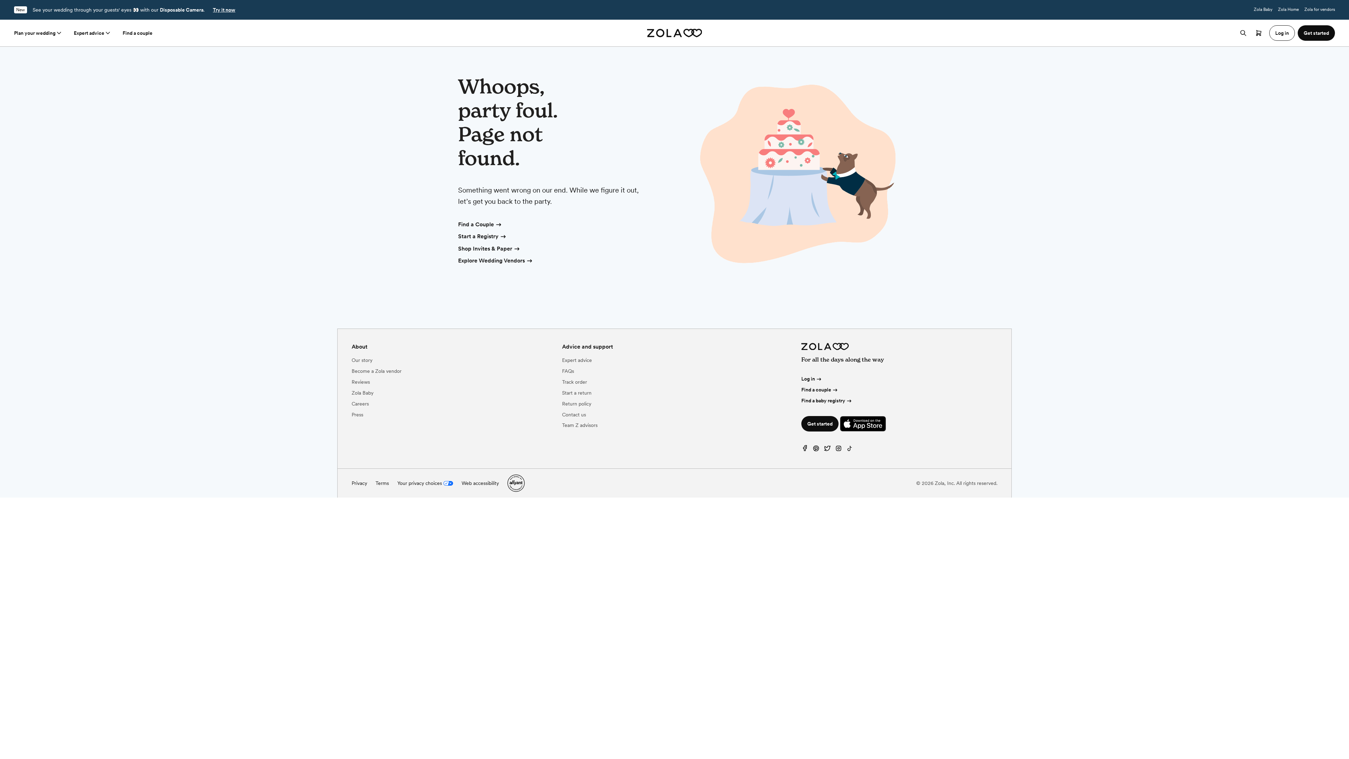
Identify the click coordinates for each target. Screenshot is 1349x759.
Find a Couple (476, 224)
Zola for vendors (1319, 9)
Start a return (577, 393)
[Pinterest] (816, 450)
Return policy (576, 404)
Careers (360, 404)
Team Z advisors (580, 425)
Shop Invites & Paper (485, 248)
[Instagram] (838, 450)
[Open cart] (1258, 33)
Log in (808, 379)
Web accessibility (480, 483)
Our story (362, 360)
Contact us (574, 414)
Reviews (361, 382)
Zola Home (1288, 9)
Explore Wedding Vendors (491, 260)
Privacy (359, 483)
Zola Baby (1263, 9)
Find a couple (137, 33)
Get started (820, 424)
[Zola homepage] (674, 33)
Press (357, 414)
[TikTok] (849, 450)
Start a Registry (478, 236)
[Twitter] (827, 450)
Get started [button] (1316, 33)
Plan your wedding (35, 33)
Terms (382, 483)
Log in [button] (1282, 33)
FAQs (568, 371)
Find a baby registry (823, 400)
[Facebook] (804, 450)
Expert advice (89, 33)
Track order (574, 382)
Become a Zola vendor (377, 371)
